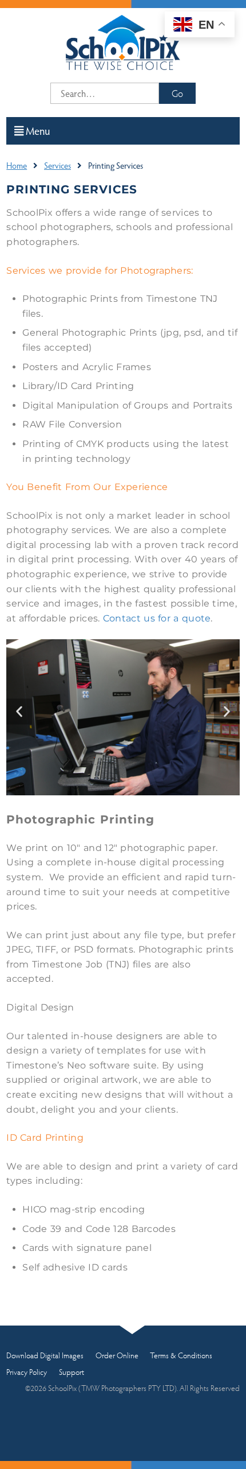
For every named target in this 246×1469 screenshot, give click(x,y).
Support (71, 1371)
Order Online (117, 1355)
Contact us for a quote (157, 618)
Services (57, 165)
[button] (19, 712)
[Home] (123, 41)
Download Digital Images (45, 1355)
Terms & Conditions (181, 1355)
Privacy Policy (26, 1371)
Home (16, 165)
